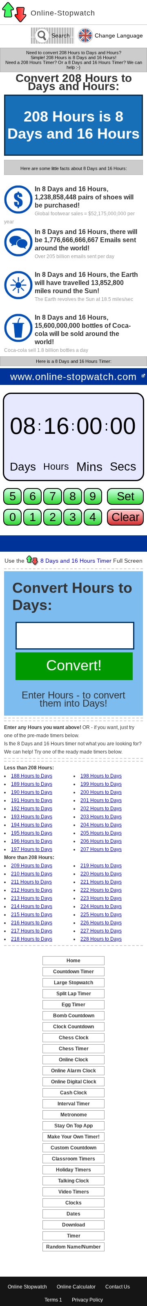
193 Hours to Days (31, 817)
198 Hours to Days (101, 776)
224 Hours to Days (101, 906)
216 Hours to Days (31, 923)
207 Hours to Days (101, 849)
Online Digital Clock (73, 1082)
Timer (73, 1236)
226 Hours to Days (101, 923)
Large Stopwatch (73, 983)
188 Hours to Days (31, 776)
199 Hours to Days (101, 784)
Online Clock (73, 1060)
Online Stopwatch (27, 1287)
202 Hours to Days (101, 808)
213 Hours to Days (31, 898)
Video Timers (73, 1192)
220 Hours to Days (101, 874)
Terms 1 (53, 1300)
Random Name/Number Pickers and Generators (73, 1247)
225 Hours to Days (101, 914)
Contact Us (117, 1287)
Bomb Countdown (73, 1016)
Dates (73, 1214)
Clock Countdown (73, 1027)
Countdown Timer (73, 972)
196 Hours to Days (31, 841)
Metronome (73, 1115)
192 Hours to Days (31, 808)
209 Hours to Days (31, 865)
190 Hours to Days (31, 792)
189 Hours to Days (31, 784)
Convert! (74, 665)
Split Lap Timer (73, 994)
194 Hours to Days (31, 825)
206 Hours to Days (101, 841)
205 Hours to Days (101, 833)
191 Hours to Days (31, 800)
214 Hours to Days (31, 906)
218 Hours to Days (31, 939)
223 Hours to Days (101, 898)
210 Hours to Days (31, 874)
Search (60, 35)
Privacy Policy (87, 1300)
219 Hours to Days (101, 865)
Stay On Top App (73, 1126)
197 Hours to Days (31, 849)
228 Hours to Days (101, 939)
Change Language (119, 35)
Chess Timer (74, 1049)
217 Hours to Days (31, 931)
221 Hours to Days (101, 882)
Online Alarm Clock (73, 1071)
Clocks (73, 1203)
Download (73, 1225)
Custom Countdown (73, 1148)
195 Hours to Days (31, 833)
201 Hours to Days (101, 800)
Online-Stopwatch (63, 13)
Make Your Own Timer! (73, 1137)
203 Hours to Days (101, 817)
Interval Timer (74, 1104)
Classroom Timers (73, 1159)
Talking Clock (73, 1181)
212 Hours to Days (31, 890)
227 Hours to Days (101, 931)
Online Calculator (76, 1287)
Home (73, 960)
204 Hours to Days (101, 825)
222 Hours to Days (101, 890)
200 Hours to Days (101, 792)
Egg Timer (73, 1005)
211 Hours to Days (31, 882)
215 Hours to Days (31, 914)
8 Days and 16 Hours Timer (75, 560)
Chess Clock (74, 1038)
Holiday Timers (73, 1170)
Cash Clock (73, 1093)
